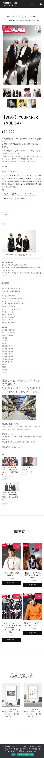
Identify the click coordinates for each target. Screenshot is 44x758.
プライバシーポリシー (25, 755)
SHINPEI (26, 179)
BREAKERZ (14, 179)
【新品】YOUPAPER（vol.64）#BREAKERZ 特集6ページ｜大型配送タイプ (10, 495)
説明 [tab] (5, 214)
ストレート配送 (35, 179)
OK (13, 755)
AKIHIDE (8, 179)
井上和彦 (5, 181)
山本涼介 (23, 181)
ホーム (9, 17)
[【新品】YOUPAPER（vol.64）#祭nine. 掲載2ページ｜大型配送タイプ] (10, 462)
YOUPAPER (12, 20)
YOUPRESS (10, 3)
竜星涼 (32, 184)
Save (6, 27)
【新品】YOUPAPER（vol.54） (28, 468)
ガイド (8, 447)
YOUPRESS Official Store (9, 5)
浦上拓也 (36, 181)
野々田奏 (5, 187)
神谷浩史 (16, 184)
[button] (37, 28)
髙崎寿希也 (12, 187)
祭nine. (22, 184)
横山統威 (29, 181)
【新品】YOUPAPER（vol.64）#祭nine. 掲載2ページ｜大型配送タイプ (10, 470)
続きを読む (11, 582)
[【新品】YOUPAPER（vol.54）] (29, 462)
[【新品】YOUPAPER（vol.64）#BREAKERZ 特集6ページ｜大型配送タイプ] (10, 486)
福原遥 (27, 184)
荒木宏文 (38, 184)
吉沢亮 (10, 181)
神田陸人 (10, 184)
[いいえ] (41, 751)
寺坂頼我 (16, 181)
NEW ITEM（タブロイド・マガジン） (22, 175)
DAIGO (21, 179)
